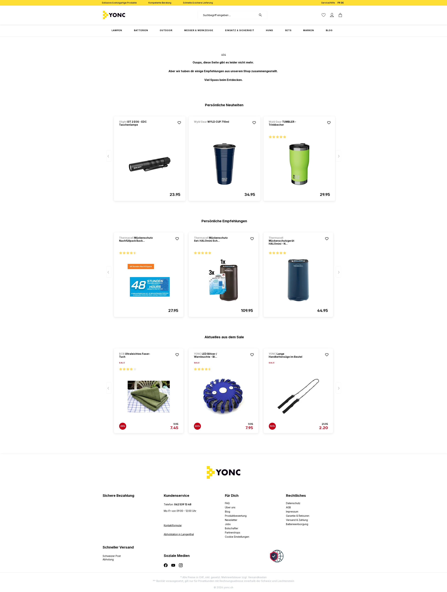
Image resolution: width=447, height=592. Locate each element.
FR (339, 2)
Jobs (228, 524)
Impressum (292, 511)
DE (342, 2)
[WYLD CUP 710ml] (212, 126)
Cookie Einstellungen (237, 536)
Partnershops (232, 532)
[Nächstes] (338, 156)
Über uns (230, 507)
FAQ (227, 503)
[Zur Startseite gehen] (125, 15)
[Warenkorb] (340, 15)
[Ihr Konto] (332, 15)
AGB (288, 507)
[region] (223, 157)
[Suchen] (262, 15)
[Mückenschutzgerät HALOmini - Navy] (298, 280)
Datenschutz (293, 503)
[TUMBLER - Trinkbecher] (299, 164)
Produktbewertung (236, 515)
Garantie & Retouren (297, 515)
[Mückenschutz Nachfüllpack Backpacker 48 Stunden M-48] (148, 280)
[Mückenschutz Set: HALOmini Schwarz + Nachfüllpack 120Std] (223, 280)
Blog (227, 511)
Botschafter (231, 528)
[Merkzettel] (323, 15)
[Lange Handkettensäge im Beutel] (298, 396)
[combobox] (227, 15)
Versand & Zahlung (297, 519)
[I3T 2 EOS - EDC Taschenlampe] (149, 164)
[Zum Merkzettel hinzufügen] (179, 122)
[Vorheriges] (108, 156)
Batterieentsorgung (297, 524)
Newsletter (231, 519)
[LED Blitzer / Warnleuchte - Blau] (223, 396)
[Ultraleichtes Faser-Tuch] (148, 396)
